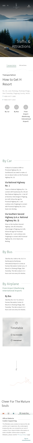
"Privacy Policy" (22, 435)
